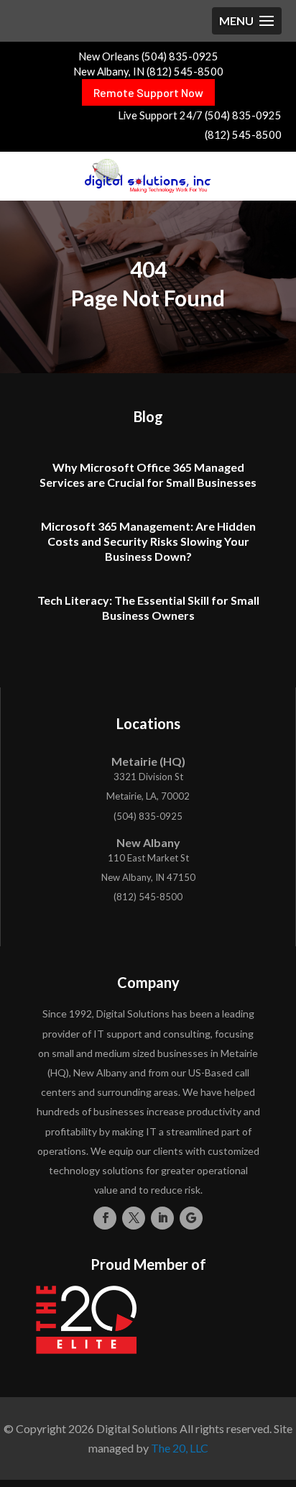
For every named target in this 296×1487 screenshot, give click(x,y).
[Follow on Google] (191, 1218)
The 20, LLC (179, 1448)
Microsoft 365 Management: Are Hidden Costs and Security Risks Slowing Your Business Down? (148, 541)
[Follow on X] (133, 1218)
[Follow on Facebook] (104, 1218)
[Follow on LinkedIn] (162, 1218)
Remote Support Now (148, 92)
